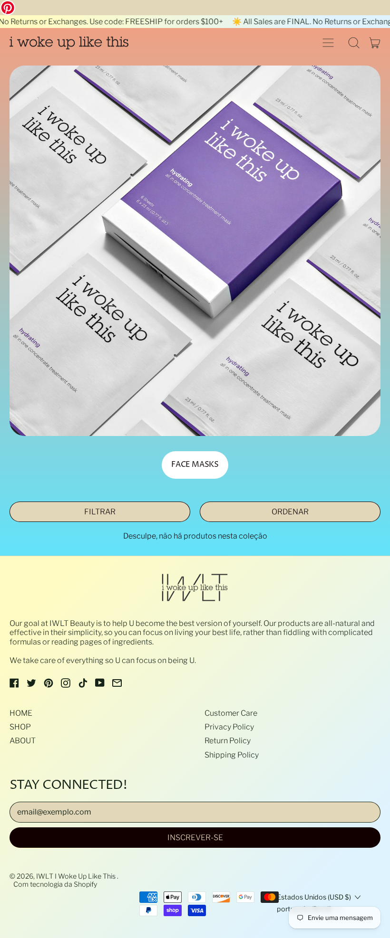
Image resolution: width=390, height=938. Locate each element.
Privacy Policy (229, 726)
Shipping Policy (232, 754)
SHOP (20, 726)
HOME (21, 713)
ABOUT (23, 740)
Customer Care (231, 713)
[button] (353, 42)
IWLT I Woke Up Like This (76, 876)
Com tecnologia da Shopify (55, 884)
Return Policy (228, 740)
